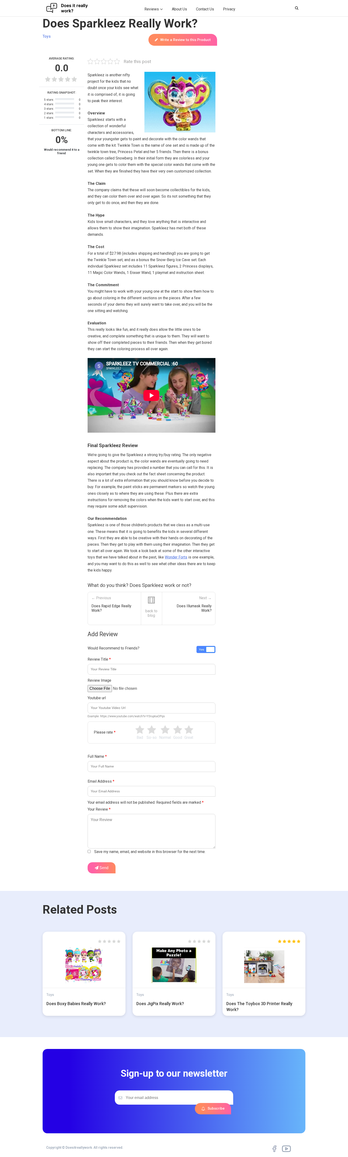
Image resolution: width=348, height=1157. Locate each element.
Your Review (99, 809)
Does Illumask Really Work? (194, 608)
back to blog (151, 613)
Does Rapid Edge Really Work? (111, 608)
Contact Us (205, 9)
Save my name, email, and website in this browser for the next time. (149, 851)
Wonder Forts (176, 557)
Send (103, 868)
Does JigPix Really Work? (160, 1003)
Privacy (229, 9)
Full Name (97, 756)
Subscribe (216, 1108)
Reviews (151, 9)
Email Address (101, 781)
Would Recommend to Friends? (113, 648)
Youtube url (97, 698)
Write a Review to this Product (185, 40)
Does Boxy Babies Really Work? (76, 1003)
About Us (179, 9)
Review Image (99, 680)
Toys (47, 36)
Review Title (99, 659)
